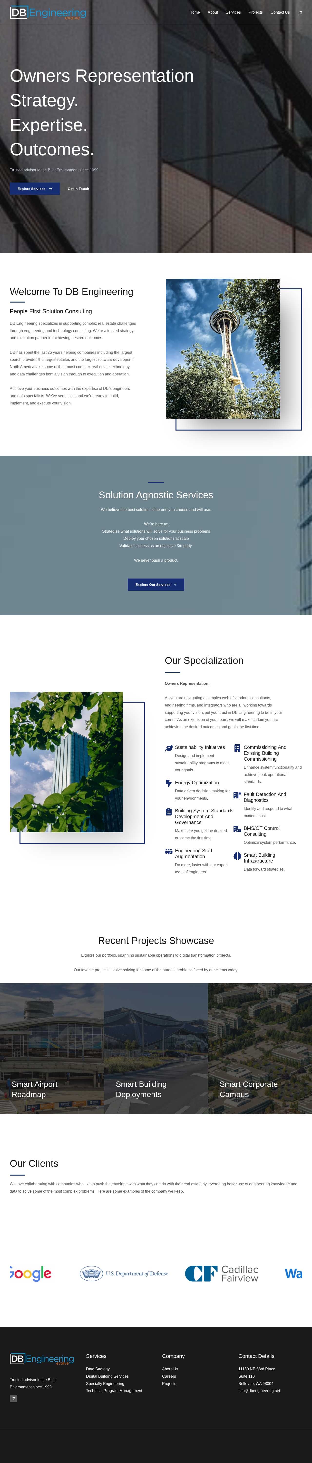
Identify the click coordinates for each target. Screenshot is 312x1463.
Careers (169, 1376)
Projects (256, 12)
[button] (35, 189)
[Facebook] (300, 12)
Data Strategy (98, 1369)
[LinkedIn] (13, 1398)
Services (233, 12)
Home (194, 12)
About (213, 12)
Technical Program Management (114, 1391)
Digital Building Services (107, 1376)
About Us (170, 1369)
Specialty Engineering (105, 1384)
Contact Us (280, 12)
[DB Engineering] (48, 12)
